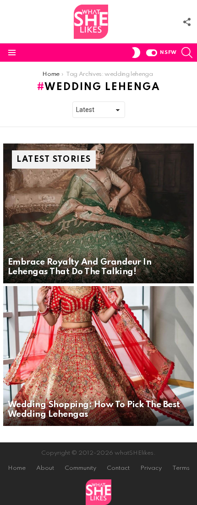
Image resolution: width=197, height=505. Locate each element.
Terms (181, 468)
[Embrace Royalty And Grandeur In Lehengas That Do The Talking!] (98, 213)
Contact (118, 468)
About (45, 468)
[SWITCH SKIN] (136, 52)
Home (17, 468)
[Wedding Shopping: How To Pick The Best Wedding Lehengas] (98, 356)
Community (80, 468)
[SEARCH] (186, 52)
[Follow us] (186, 22)
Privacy (151, 468)
